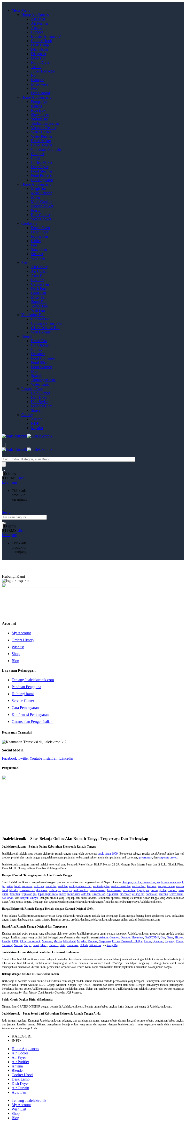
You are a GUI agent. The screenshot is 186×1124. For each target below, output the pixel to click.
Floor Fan (38, 293)
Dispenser (38, 54)
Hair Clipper (40, 393)
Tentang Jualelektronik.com (33, 680)
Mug (34, 371)
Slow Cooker (41, 219)
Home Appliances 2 (36, 97)
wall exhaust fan (120, 886)
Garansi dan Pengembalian (32, 722)
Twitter (23, 758)
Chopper (37, 154)
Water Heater (41, 132)
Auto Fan (38, 276)
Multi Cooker (41, 202)
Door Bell (38, 58)
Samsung (7, 945)
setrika (137, 882)
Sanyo (27, 945)
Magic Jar (38, 189)
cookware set (27, 890)
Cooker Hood (41, 41)
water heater (177, 894)
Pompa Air (39, 102)
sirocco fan (98, 894)
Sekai (36, 945)
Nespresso (105, 941)
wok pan (39, 886)
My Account (21, 633)
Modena (92, 941)
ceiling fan (138, 894)
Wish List (19, 1109)
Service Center (23, 701)
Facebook (9, 758)
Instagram (50, 758)
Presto (35, 210)
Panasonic (127, 941)
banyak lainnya (29, 898)
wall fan (63, 886)
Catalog (27, 415)
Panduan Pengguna (26, 687)
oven (173, 882)
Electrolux (137, 937)
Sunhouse (72, 945)
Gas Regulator (42, 180)
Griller (36, 241)
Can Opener (40, 345)
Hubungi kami (23, 694)
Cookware (29, 223)
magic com (162, 882)
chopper (172, 890)
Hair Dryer (39, 397)
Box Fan (37, 280)
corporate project (168, 857)
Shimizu (53, 945)
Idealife (6, 941)
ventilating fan (101, 886)
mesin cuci (73, 894)
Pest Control (40, 93)
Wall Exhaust (41, 332)
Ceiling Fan (40, 284)
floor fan (15, 894)
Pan (34, 245)
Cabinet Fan (40, 319)
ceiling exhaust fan (80, 886)
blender (13, 890)
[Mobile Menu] (4, 445)
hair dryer (7, 898)
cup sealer (112, 894)
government (145, 857)
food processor (23, 886)
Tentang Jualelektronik (29, 1100)
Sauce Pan (39, 249)
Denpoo (125, 937)
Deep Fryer (39, 167)
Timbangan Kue (43, 380)
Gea (163, 937)
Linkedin (66, 758)
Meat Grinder (41, 193)
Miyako (37, 428)
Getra (170, 937)
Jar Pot (36, 67)
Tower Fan (39, 306)
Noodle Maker (42, 206)
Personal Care (32, 389)
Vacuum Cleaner (43, 128)
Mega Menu (21, 10)
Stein (62, 945)
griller (162, 890)
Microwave (39, 84)
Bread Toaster (41, 145)
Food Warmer (41, 367)
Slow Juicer (40, 115)
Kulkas (36, 106)
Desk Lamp (40, 45)
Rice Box (38, 110)
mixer (62, 894)
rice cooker (148, 882)
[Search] (4, 464)
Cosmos (114, 937)
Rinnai (179, 941)
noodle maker (97, 890)
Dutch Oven (40, 228)
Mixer (35, 197)
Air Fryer (38, 19)
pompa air (151, 894)
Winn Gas (95, 945)
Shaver (36, 410)
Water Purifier (41, 136)
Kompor (37, 80)
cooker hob (138, 886)
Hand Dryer (40, 62)
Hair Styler (39, 402)
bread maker (114, 890)
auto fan (86, 894)
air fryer (67, 890)
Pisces (147, 941)
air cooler (125, 894)
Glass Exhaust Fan (45, 328)
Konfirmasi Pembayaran (30, 715)
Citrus (35, 158)
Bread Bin (39, 341)
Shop (16, 654)
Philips (138, 941)
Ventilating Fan (33, 315)
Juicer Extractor (43, 71)
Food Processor (43, 175)
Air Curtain (39, 271)
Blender (37, 32)
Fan (24, 262)
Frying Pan (39, 236)
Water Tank (40, 384)
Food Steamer (41, 171)
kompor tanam (166, 886)
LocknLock (33, 941)
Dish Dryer (39, 49)
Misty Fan (38, 297)
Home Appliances (35, 15)
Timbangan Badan (45, 123)
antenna (163, 894)
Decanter (38, 354)
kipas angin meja (47, 894)
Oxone (116, 941)
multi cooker (80, 890)
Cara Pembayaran (25, 708)
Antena (36, 28)
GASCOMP (152, 937)
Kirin (23, 941)
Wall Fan (38, 310)
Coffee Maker (41, 162)
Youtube (36, 758)
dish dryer (55, 890)
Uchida (84, 945)
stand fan (51, 886)
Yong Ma (112, 945)
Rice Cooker (40, 215)
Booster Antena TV (46, 36)
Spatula (36, 376)
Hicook (179, 937)
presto (154, 890)
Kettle (35, 75)
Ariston (36, 419)
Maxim (58, 941)
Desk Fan (38, 289)
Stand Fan (38, 302)
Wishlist (18, 647)
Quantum (158, 941)
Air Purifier (39, 23)
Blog (15, 661)
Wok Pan (38, 258)
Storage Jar (39, 119)
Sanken (18, 945)
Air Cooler (39, 267)
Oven (35, 88)
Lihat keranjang (13, 480)
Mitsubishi (69, 941)
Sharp (43, 945)
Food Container (43, 358)
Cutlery (36, 349)
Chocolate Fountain (46, 149)
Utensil (26, 336)
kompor (127, 882)
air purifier (129, 890)
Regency (169, 941)
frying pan (143, 890)
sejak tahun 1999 (108, 853)
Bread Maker (41, 141)
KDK (35, 423)
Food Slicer (40, 362)
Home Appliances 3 (36, 184)
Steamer (37, 254)
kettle (10, 886)
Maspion (47, 941)
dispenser (41, 890)
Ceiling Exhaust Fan (46, 323)
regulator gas (29, 894)
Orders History (23, 640)
